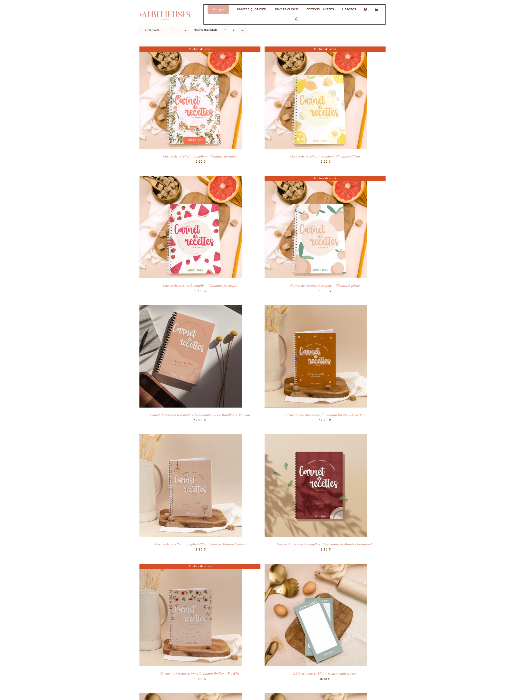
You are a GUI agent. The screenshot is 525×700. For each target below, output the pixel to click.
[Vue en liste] (242, 30)
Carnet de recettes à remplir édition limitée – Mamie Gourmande (325, 544)
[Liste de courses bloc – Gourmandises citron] (316, 696)
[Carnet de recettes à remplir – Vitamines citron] (316, 49)
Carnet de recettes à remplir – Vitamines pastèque (200, 285)
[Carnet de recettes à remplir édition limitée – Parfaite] (190, 566)
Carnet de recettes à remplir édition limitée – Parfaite (199, 673)
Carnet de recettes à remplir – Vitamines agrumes (200, 156)
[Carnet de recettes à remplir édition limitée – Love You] (316, 308)
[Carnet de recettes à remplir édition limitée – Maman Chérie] (190, 437)
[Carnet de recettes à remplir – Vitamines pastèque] (190, 178)
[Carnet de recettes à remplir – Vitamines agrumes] (190, 49)
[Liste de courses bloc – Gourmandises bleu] (316, 566)
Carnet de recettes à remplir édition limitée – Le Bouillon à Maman (200, 414)
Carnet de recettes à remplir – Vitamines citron (325, 156)
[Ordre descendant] (186, 30)
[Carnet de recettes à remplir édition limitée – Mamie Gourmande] (316, 437)
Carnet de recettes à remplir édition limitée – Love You (324, 414)
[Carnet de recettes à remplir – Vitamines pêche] (316, 178)
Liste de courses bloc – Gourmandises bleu (325, 673)
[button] (296, 19)
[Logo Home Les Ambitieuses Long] (165, 7)
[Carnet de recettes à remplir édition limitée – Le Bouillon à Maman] (190, 308)
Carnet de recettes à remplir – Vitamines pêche (325, 285)
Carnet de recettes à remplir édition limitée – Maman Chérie (200, 544)
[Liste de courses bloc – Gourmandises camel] (190, 696)
